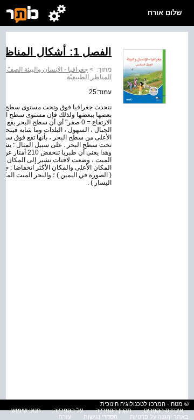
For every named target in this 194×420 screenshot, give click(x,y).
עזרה (65, 417)
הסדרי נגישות (100, 417)
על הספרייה (68, 410)
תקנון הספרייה (113, 410)
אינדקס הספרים (163, 410)
